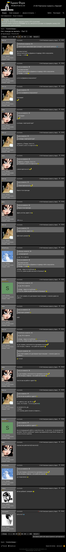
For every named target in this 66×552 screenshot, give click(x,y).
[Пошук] (63, 13)
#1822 (62, 63)
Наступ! (36, 36)
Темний (4, 546)
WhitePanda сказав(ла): (24, 44)
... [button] (11, 36)
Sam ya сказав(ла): (23, 67)
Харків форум (6, 33)
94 (25, 36)
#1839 (62, 488)
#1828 (62, 201)
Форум (4, 13)
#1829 (62, 224)
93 (22, 36)
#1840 (62, 511)
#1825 (62, 132)
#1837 (62, 442)
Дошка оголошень (28, 13)
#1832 (62, 306)
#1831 (62, 279)
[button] (20, 13)
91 (16, 36)
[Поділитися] (59, 40)
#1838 (62, 465)
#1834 (62, 367)
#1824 (62, 109)
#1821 (62, 40)
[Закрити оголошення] (63, 20)
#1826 (62, 155)
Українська (12, 546)
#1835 (62, 390)
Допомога (59, 546)
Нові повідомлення (6, 15)
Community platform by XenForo (33, 549)
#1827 (62, 178)
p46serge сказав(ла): (23, 251)
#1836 (62, 419)
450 (31, 36)
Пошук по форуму (18, 15)
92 (19, 36)
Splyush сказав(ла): (23, 351)
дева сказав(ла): (22, 90)
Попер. (5, 36)
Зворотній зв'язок (50, 546)
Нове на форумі (14, 13)
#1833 (62, 329)
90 (14, 36)
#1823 (62, 86)
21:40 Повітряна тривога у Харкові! (47, 6)
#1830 (62, 247)
